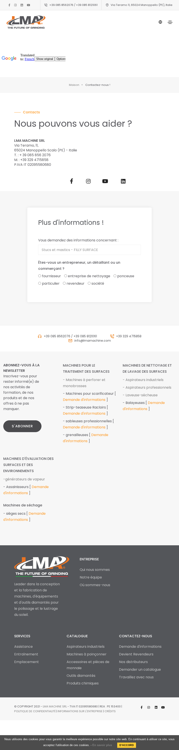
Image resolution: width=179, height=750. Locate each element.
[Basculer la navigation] (170, 22)
